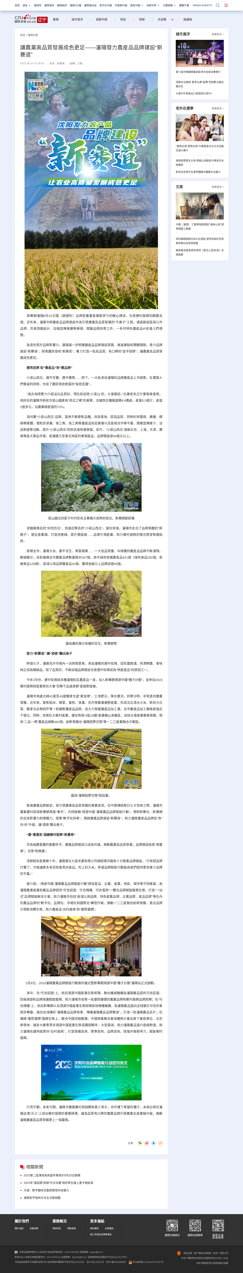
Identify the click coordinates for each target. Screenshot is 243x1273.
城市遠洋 (77, 19)
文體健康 (168, 5)
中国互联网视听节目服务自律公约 (31, 1262)
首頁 (17, 5)
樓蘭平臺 (184, 5)
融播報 (187, 19)
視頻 (142, 19)
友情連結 (109, 1228)
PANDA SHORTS (202, 5)
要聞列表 (33, 35)
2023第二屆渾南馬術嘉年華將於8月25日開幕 (52, 1175)
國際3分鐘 (75, 5)
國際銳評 (62, 5)
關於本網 (19, 1228)
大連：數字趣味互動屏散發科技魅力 (46, 1190)
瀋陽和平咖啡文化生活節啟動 (42, 1197)
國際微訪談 (90, 5)
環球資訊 (56, 1228)
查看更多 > (218, 34)
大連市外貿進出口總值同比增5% (194, 93)
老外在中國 (105, 5)
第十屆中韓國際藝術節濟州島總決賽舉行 (198, 71)
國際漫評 (49, 5)
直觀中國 (101, 19)
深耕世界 (151, 5)
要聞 (56, 19)
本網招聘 (34, 1228)
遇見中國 (135, 5)
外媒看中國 (121, 5)
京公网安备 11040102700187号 (147, 1262)
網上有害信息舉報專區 (101, 1234)
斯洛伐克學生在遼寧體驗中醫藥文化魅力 (198, 171)
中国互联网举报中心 (28, 1252)
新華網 (60, 63)
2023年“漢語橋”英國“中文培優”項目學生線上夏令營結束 (58, 1182)
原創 (123, 19)
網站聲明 (94, 1228)
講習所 (37, 5)
